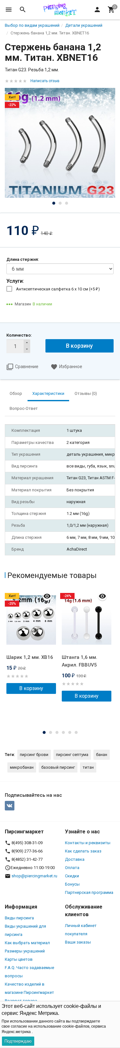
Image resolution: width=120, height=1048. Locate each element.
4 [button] (63, 732)
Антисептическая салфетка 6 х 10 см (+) (58, 289)
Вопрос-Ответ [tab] (24, 408)
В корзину (79, 345)
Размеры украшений (25, 951)
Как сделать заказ (83, 851)
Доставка (74, 859)
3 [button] (66, 203)
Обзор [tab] (16, 393)
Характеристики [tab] (48, 393)
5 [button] (70, 732)
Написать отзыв (45, 81)
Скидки (72, 875)
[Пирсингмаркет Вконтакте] (9, 805)
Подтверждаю (18, 1041)
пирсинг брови (34, 754)
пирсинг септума (72, 754)
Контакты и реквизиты (87, 842)
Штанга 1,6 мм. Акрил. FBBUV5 (79, 661)
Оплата (72, 867)
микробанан (22, 767)
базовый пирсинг (58, 767)
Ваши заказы (78, 942)
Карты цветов (19, 959)
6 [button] (76, 732)
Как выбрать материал (27, 942)
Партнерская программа (89, 892)
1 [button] (54, 203)
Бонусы (72, 884)
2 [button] (60, 203)
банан (101, 754)
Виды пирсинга (19, 918)
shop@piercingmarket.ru (34, 875)
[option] (60, 143)
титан (88, 767)
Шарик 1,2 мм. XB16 (29, 657)
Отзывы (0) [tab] (86, 393)
